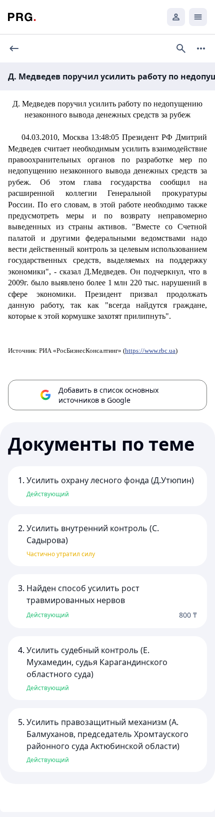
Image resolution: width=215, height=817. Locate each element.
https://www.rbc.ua (150, 350)
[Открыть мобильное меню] (198, 17)
